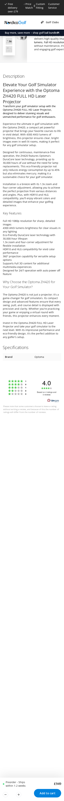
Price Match (29, 5)
